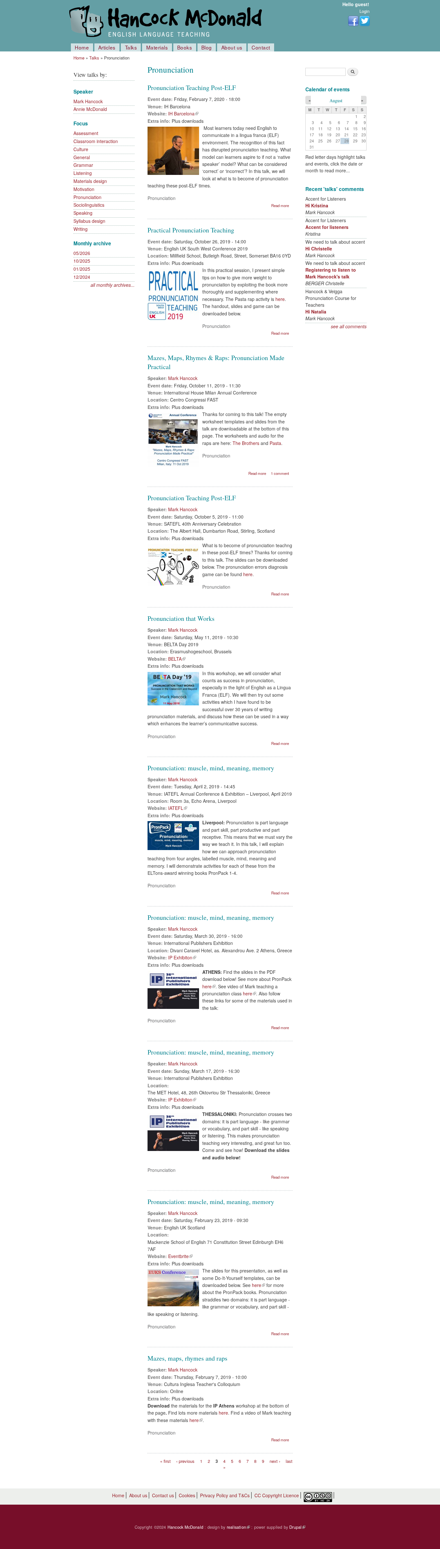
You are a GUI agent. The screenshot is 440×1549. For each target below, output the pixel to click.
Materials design (90, 181)
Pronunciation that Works (181, 618)
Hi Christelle (318, 248)
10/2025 (81, 261)
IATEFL (177, 808)
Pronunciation (87, 197)
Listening (82, 173)
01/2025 (81, 269)
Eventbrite (180, 1256)
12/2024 (81, 277)
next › (275, 1461)
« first (165, 1461)
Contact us (163, 1495)
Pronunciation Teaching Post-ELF (192, 87)
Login (364, 11)
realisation (238, 1527)
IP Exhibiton (182, 957)
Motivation (83, 189)
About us (232, 47)
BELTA (177, 659)
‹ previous (185, 1461)
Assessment (85, 133)
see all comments (349, 326)
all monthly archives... (113, 285)
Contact (261, 47)
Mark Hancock (88, 101)
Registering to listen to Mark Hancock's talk (330, 273)
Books (184, 47)
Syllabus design (89, 221)
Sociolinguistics (88, 205)
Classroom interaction (95, 141)
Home (82, 47)
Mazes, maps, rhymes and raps (187, 1358)
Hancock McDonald (185, 1527)
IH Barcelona (183, 113)
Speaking (82, 213)
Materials (157, 47)
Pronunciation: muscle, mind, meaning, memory (211, 768)
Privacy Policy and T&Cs (225, 1495)
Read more (280, 205)
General (81, 157)
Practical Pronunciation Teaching (191, 230)
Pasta (275, 443)
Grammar (83, 165)
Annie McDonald (90, 109)
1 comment (280, 473)
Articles (107, 47)
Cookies (187, 1495)
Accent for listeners (327, 227)
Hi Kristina (316, 205)
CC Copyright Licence (276, 1495)
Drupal (297, 1527)
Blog (206, 47)
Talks (131, 47)
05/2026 (81, 253)
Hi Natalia (315, 311)
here (280, 299)
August (336, 100)
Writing (80, 229)
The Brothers (246, 443)
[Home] (166, 21)
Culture (80, 149)
